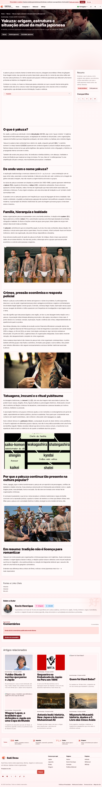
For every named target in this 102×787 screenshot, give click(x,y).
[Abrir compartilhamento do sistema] (79, 98)
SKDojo (43, 6)
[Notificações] (95, 6)
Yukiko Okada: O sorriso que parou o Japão (16, 677)
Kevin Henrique (5, 16)
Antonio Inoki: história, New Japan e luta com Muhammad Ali (50, 717)
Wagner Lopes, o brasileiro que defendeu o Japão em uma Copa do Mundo (18, 716)
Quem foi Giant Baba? (82, 679)
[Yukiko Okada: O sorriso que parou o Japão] (19, 662)
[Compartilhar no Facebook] (87, 98)
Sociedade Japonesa (27, 34)
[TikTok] (19, 776)
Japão (50, 759)
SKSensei (35, 6)
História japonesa (14, 34)
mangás (10, 484)
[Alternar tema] (90, 6)
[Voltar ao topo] (100, 6)
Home (17, 6)
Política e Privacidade (65, 784)
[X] (11, 776)
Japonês (50, 762)
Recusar (89, 2)
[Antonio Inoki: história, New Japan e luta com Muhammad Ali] (51, 701)
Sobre (68, 759)
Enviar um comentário (12, 637)
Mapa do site (97, 784)
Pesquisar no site (6, 768)
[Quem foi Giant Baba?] (83, 662)
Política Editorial (71, 767)
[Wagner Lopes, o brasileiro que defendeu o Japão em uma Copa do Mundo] (19, 701)
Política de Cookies (74, 2)
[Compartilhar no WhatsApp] (91, 98)
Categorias (25, 6)
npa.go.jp (5, 586)
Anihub (87, 759)
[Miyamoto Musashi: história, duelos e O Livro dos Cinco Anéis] (83, 701)
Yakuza (8, 13)
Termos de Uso (88, 784)
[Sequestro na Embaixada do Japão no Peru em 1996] (51, 662)
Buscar (40, 772)
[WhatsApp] (24, 776)
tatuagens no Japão (54, 417)
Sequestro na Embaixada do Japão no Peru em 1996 (49, 677)
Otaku (50, 764)
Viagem (50, 767)
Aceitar (82, 2)
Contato (68, 764)
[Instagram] (15, 776)
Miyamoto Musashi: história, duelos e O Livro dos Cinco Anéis (82, 717)
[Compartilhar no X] (83, 98)
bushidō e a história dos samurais (28, 199)
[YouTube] (3, 776)
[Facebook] (7, 776)
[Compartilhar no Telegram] (95, 98)
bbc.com (5, 591)
